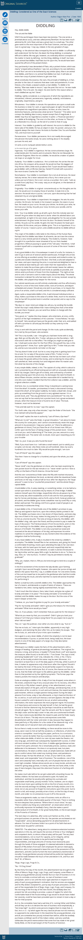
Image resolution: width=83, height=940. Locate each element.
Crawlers (78, 8)
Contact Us (78, 936)
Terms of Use (58, 936)
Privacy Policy (69, 936)
